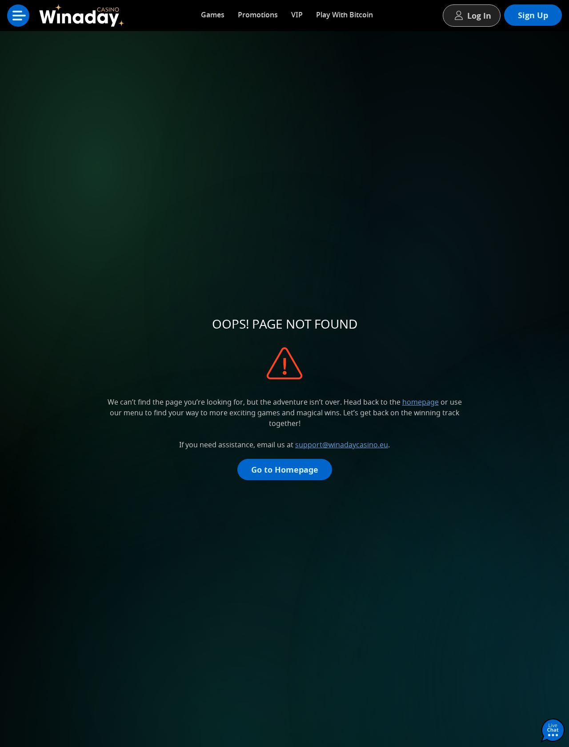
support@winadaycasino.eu (341, 445)
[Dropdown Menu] (18, 15)
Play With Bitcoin (344, 15)
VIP (297, 15)
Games (212, 15)
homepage (420, 402)
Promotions (258, 15)
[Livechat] (553, 731)
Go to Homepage (284, 469)
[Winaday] (84, 17)
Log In (479, 15)
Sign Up (533, 15)
